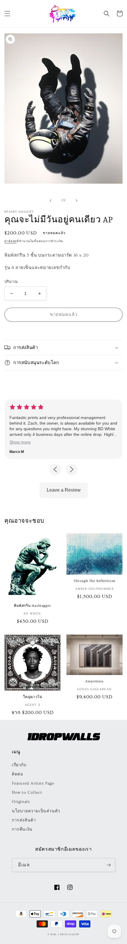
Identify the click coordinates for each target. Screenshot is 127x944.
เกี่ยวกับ (19, 765)
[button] (7, 13)
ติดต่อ (17, 774)
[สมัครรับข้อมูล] (108, 865)
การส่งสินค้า (24, 820)
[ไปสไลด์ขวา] (76, 200)
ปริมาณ (11, 282)
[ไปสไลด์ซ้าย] (50, 200)
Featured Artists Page (33, 783)
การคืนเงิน (22, 829)
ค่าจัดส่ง (10, 241)
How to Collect (27, 792)
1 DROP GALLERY (68, 934)
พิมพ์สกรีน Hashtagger (32, 605)
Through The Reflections (94, 580)
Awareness (94, 681)
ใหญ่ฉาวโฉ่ (32, 696)
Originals (21, 801)
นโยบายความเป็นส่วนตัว (36, 811)
